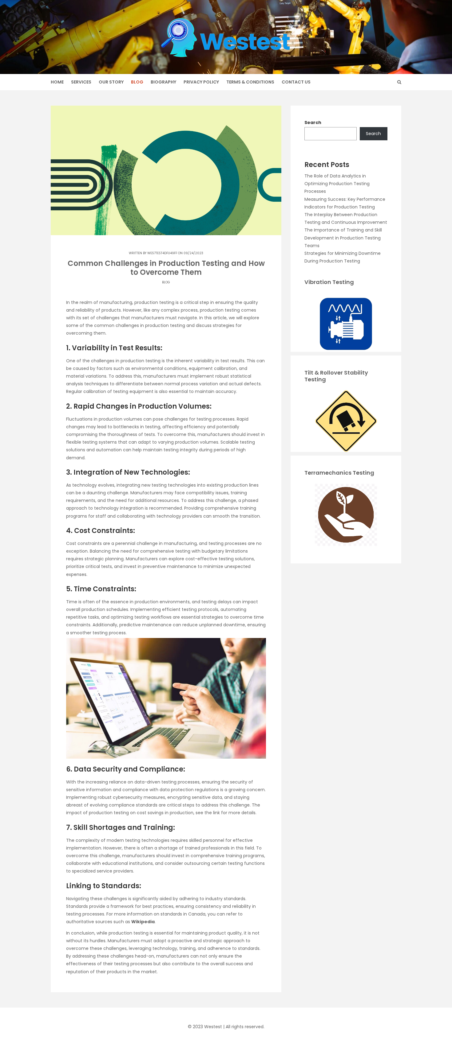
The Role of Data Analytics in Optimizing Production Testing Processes (337, 183)
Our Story (111, 82)
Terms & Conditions (250, 82)
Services (81, 82)
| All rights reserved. (243, 1027)
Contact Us (296, 82)
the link (212, 813)
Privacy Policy (201, 82)
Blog (137, 82)
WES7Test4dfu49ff (162, 253)
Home (57, 82)
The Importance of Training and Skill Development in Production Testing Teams (343, 237)
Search (312, 122)
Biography (163, 82)
